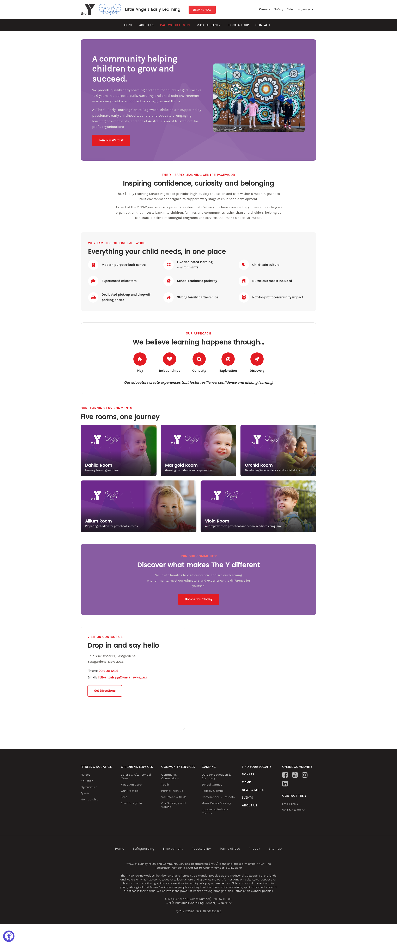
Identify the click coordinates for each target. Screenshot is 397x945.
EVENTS (247, 797)
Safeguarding (143, 848)
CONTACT (262, 25)
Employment (173, 848)
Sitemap (275, 848)
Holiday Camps (213, 791)
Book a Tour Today (198, 599)
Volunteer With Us (174, 797)
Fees (124, 797)
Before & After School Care (136, 777)
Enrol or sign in (131, 803)
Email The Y (290, 804)
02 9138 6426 (108, 671)
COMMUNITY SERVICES (178, 766)
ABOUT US (146, 25)
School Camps (212, 784)
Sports (85, 793)
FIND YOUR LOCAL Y (256, 766)
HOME (128, 25)
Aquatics (87, 781)
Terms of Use (230, 848)
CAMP (246, 782)
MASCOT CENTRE (209, 25)
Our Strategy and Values (173, 805)
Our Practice (130, 791)
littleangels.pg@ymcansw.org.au (122, 677)
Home (119, 848)
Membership (89, 799)
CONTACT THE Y (294, 795)
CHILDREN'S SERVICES (137, 766)
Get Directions (105, 690)
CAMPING (209, 766)
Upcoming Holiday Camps (215, 811)
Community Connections (170, 777)
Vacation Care (131, 784)
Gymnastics (89, 787)
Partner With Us (172, 791)
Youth (165, 784)
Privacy (254, 848)
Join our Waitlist (111, 140)
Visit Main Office (293, 810)
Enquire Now (202, 9)
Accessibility (201, 848)
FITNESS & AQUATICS (96, 766)
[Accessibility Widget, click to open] (8, 936)
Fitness (85, 775)
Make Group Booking (216, 803)
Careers (264, 9)
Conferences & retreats (218, 797)
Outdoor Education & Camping (216, 777)
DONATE (248, 774)
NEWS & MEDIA (253, 790)
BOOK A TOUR (238, 25)
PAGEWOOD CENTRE (175, 25)
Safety (278, 9)
